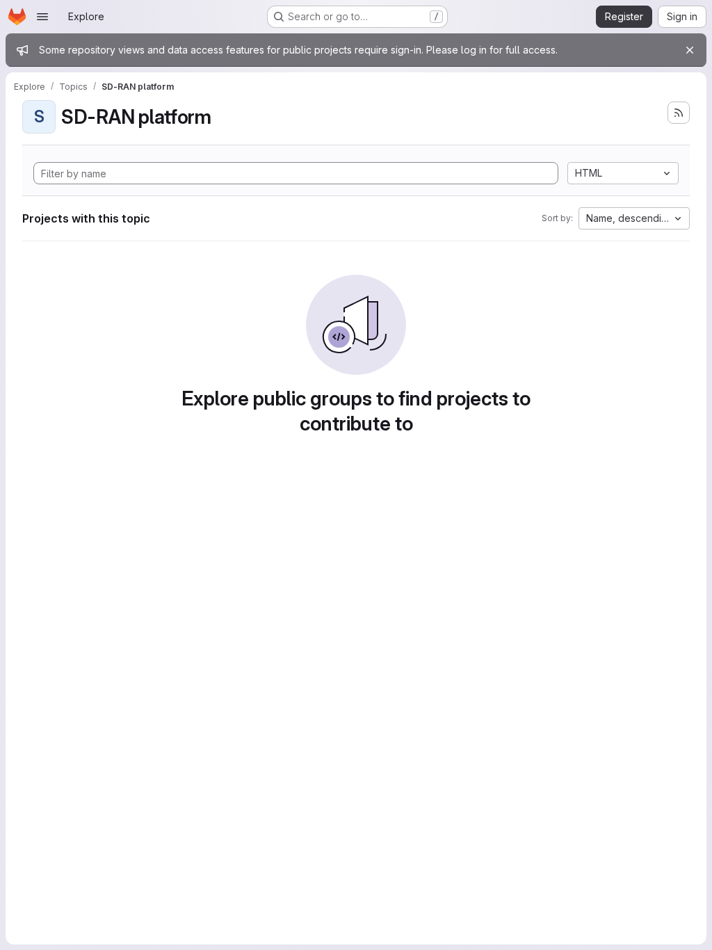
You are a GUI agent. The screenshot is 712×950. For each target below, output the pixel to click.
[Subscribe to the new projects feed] (679, 113)
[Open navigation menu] (42, 17)
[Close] (689, 50)
